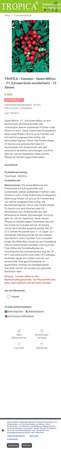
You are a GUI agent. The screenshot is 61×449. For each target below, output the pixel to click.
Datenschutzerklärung (16, 436)
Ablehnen (27, 445)
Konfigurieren (12, 439)
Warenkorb (41, 348)
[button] (14, 297)
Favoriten (19, 348)
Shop (7, 15)
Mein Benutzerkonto (19, 336)
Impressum (34, 436)
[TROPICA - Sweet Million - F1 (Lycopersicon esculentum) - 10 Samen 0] (30, 46)
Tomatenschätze (22, 15)
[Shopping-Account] (56, 10)
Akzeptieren (13, 445)
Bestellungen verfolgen (41, 336)
